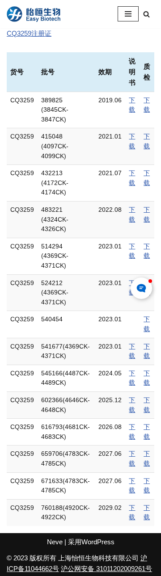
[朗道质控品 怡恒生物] (33, 14)
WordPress (97, 542)
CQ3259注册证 (29, 33)
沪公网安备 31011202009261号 (106, 568)
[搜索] (146, 14)
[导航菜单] (128, 13)
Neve (55, 542)
